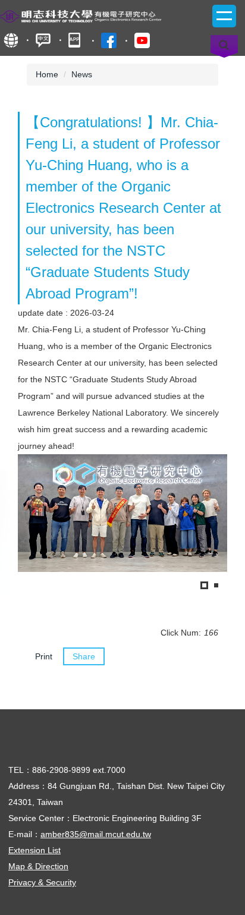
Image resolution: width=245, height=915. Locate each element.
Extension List (34, 850)
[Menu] (224, 16)
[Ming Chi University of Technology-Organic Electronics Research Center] (98, 15)
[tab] (204, 585)
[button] (33, 523)
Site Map (10, 40)
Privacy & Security (42, 882)
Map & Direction (38, 866)
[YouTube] (142, 40)
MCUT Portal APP (75, 40)
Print (43, 656)
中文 (43, 40)
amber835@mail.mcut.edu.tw (95, 834)
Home (47, 74)
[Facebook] (109, 40)
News (81, 74)
